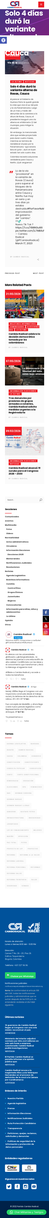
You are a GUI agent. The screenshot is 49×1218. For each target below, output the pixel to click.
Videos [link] (9, 533)
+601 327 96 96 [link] (21, 965)
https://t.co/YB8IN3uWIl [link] (28, 227)
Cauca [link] (10, 756)
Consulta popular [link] (16, 768)
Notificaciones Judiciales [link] (19, 563)
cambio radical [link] (26, 750)
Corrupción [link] (35, 768)
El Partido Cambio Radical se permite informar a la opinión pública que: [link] (19, 1059)
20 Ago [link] (33, 687)
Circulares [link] (11, 546)
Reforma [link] (11, 855)
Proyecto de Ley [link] (15, 849)
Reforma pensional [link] (16, 867)
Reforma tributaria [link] (17, 880)
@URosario (10, 657)
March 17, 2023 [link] (23, 243)
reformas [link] (35, 867)
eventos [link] (9, 521)
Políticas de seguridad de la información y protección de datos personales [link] (20, 1144)
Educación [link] (28, 781)
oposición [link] (23, 836)
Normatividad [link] (12, 537)
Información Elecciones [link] (23, 391)
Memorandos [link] (13, 558)
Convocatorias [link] (13, 605)
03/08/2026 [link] (10, 1033)
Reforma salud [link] (14, 873)
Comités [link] (10, 584)
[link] (3, 40)
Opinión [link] (9, 620)
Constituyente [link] (32, 762)
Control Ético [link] (14, 588)
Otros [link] (8, 624)
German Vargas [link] (14, 799)
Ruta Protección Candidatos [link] (22, 1123)
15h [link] (32, 650)
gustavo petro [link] (28, 812)
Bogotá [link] (10, 750)
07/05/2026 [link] (13, 361)
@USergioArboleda (25, 657)
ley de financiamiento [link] (18, 830)
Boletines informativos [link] (23, 324)
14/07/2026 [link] (10, 1083)
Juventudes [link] (14, 596)
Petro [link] (24, 842)
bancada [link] (35, 744)
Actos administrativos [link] (17, 542)
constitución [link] (13, 762)
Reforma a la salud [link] (30, 855)
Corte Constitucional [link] (28, 775)
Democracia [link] (13, 781)
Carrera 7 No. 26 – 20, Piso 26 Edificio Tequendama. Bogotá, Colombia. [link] (18, 956)
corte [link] (10, 775)
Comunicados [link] (17, 327)
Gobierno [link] (11, 812)
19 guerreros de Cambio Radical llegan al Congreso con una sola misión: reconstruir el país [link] (21, 1027)
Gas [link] (9, 793)
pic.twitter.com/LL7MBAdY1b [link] (31, 230)
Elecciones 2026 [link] (16, 554)
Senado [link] (25, 886)
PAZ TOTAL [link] (12, 842)
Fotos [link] (9, 529)
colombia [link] (22, 756)
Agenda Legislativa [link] (15, 575)
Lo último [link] (17, 82)
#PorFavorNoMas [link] (37, 208)
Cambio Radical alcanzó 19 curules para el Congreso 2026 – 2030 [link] (24, 470)
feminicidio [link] (36, 787)
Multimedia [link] (10, 525)
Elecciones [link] (12, 787)
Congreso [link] (36, 756)
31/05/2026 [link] (13, 294)
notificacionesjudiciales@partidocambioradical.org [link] (24, 986)
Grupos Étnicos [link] (15, 592)
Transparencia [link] (15, 1128)
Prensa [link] (11, 1108)
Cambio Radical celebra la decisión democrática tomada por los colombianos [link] (24, 338)
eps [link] (24, 787)
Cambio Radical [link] (21, 257)
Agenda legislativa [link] (17, 1103)
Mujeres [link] (12, 600)
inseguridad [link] (35, 818)
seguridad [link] (12, 886)
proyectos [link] (33, 849)
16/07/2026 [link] (10, 1051)
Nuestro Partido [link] (16, 1098)
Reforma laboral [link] (15, 861)
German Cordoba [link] (23, 793)
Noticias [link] (29, 82)
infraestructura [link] (15, 818)
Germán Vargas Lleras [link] (18, 805)
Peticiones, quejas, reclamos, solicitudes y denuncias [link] (21, 1134)
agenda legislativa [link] (16, 744)
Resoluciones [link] (13, 567)
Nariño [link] (10, 836)
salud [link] (34, 880)
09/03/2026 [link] (13, 431)
